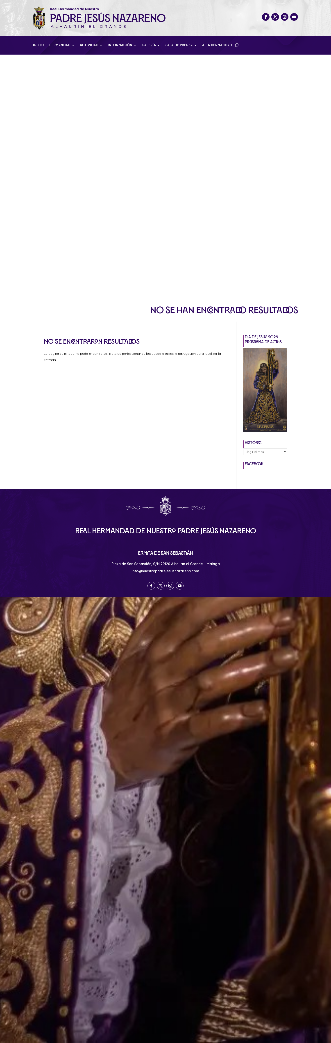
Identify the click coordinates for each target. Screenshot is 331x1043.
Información (120, 45)
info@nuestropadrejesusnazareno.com (165, 571)
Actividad (89, 45)
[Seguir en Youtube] (294, 17)
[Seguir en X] (275, 17)
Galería (149, 45)
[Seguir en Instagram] (284, 17)
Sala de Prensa (179, 45)
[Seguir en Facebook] (266, 17)
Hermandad (59, 45)
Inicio (38, 45)
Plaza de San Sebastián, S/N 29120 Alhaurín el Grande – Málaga (165, 564)
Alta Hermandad (217, 45)
